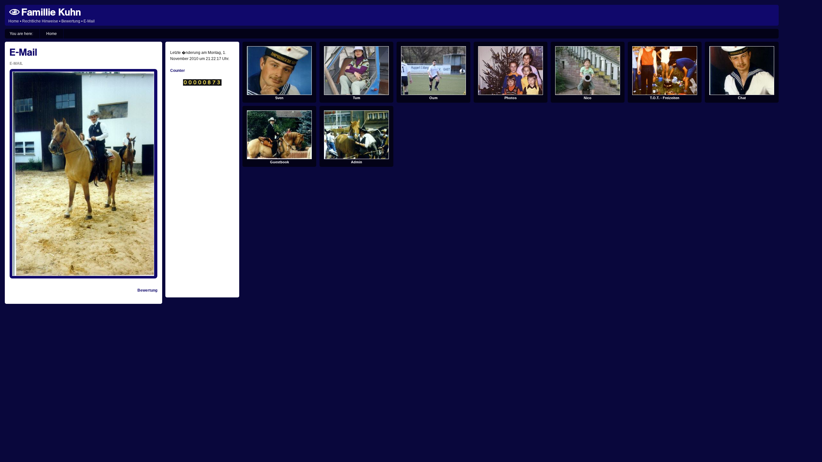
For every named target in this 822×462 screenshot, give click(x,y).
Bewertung (70, 21)
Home (13, 21)
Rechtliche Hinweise (40, 21)
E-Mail (89, 21)
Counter (177, 70)
